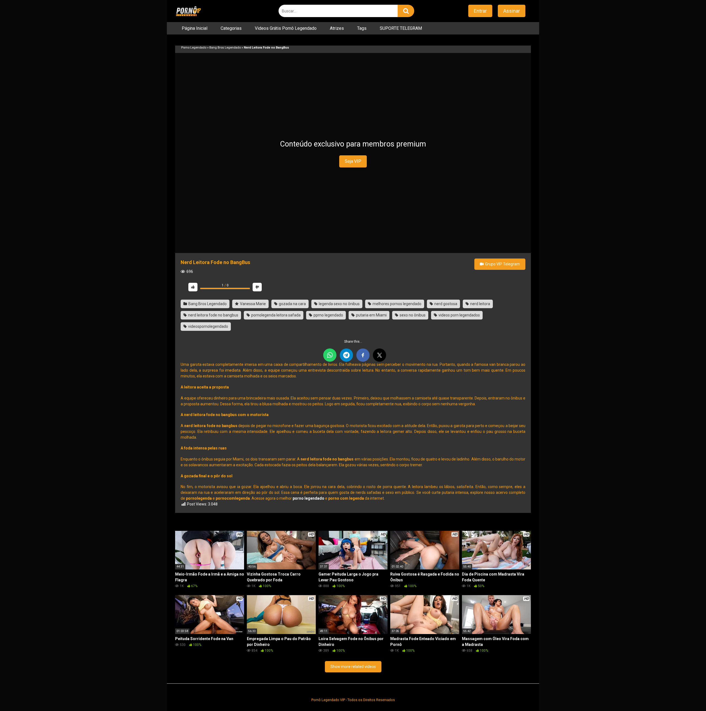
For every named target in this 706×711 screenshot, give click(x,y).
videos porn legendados (459, 315)
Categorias (231, 28)
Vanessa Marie (252, 304)
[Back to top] (687, 694)
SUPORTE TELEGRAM (401, 28)
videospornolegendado (207, 326)
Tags (362, 28)
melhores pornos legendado (396, 304)
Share (519, 287)
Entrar (480, 11)
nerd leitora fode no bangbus (212, 315)
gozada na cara (292, 304)
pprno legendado (328, 315)
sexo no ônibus (412, 315)
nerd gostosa (445, 304)
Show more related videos (353, 666)
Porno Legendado (193, 47)
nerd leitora (479, 304)
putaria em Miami (371, 315)
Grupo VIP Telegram (502, 264)
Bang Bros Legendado (225, 47)
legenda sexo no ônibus (339, 304)
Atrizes (337, 28)
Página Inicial (194, 28)
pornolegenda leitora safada (275, 315)
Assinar (511, 11)
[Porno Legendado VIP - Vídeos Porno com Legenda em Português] (188, 11)
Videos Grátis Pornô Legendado (286, 28)
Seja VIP (353, 161)
